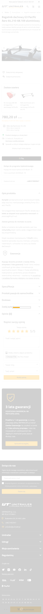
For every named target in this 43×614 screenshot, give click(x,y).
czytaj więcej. (33, 486)
